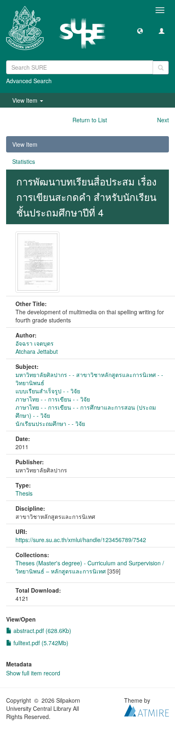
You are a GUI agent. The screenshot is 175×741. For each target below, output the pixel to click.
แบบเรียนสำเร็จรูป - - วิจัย (47, 391)
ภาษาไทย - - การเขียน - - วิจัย (52, 399)
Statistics (23, 161)
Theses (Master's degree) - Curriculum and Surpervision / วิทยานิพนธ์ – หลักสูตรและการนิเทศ (89, 567)
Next (163, 120)
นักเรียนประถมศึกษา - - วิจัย (50, 423)
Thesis (24, 493)
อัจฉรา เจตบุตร (34, 343)
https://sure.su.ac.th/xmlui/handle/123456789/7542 (80, 540)
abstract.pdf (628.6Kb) (41, 630)
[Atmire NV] (146, 709)
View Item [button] (25, 100)
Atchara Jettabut (36, 351)
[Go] (161, 68)
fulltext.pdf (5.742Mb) (40, 643)
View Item (24, 144)
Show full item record (33, 673)
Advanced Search (29, 81)
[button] (140, 30)
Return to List (89, 120)
